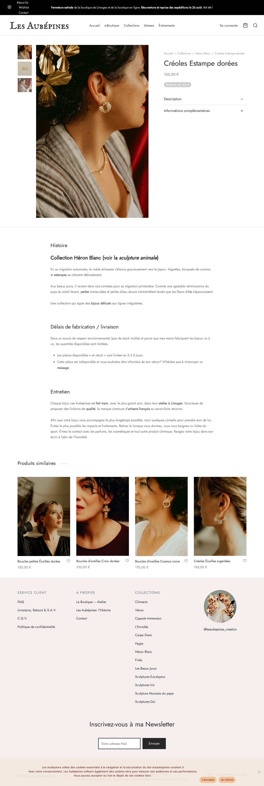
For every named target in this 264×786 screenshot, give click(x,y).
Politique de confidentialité (36, 626)
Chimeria (141, 601)
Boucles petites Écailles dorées (39, 561)
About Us (22, 2)
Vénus (139, 610)
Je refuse (227, 779)
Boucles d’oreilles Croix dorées (97, 561)
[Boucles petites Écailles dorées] (44, 516)
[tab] (205, 99)
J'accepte (208, 779)
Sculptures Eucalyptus (150, 676)
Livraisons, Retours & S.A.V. (37, 610)
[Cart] (245, 25)
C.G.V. (22, 618)
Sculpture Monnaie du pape (154, 693)
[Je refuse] (259, 772)
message (63, 367)
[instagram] (9, 7)
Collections (131, 25)
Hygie (139, 643)
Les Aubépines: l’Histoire (93, 610)
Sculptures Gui (145, 701)
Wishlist (24, 7)
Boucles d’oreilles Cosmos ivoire (157, 561)
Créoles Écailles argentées (212, 561)
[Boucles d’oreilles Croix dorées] (102, 516)
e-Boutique (112, 25)
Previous (40, 131)
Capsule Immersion (148, 618)
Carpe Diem (143, 635)
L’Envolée (141, 626)
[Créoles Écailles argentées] (220, 516)
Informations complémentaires (187, 111)
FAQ (21, 601)
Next (144, 131)
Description (173, 99)
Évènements (167, 25)
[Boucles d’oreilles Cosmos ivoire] (161, 516)
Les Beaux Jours (145, 668)
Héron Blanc (202, 53)
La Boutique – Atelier (91, 601)
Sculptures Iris (144, 685)
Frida (138, 660)
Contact (23, 13)
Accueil (94, 25)
